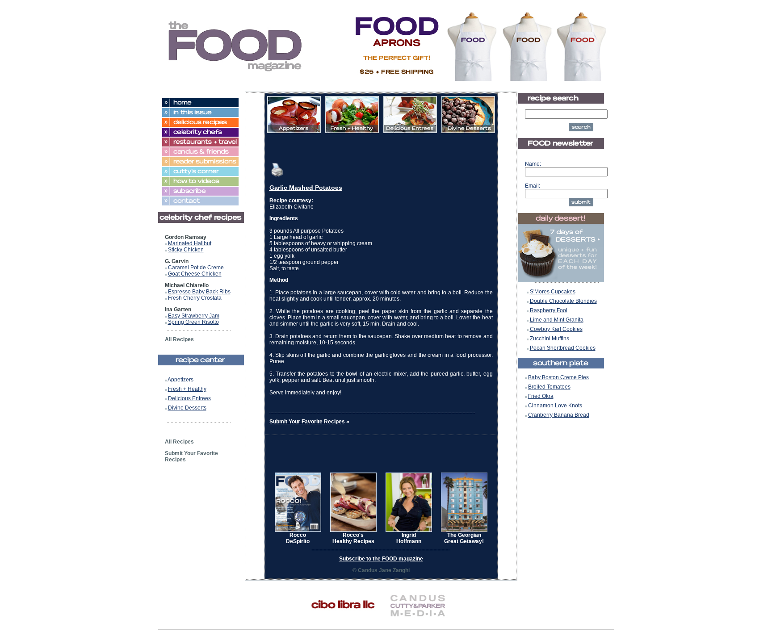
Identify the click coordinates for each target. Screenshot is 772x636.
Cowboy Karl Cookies (556, 329)
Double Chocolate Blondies (563, 301)
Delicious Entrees (189, 398)
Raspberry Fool (548, 310)
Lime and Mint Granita (556, 320)
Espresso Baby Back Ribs (199, 292)
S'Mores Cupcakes (552, 292)
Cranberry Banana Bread (558, 415)
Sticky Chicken (186, 250)
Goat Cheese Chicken (195, 274)
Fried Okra (541, 396)
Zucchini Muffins (549, 338)
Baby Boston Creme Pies (558, 377)
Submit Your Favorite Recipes (307, 421)
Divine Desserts (187, 408)
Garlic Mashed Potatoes (305, 187)
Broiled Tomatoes (549, 387)
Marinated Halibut (189, 243)
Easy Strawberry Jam (193, 316)
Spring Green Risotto (193, 322)
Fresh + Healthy (187, 389)
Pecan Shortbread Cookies (563, 348)
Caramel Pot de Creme (196, 267)
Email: (532, 186)
